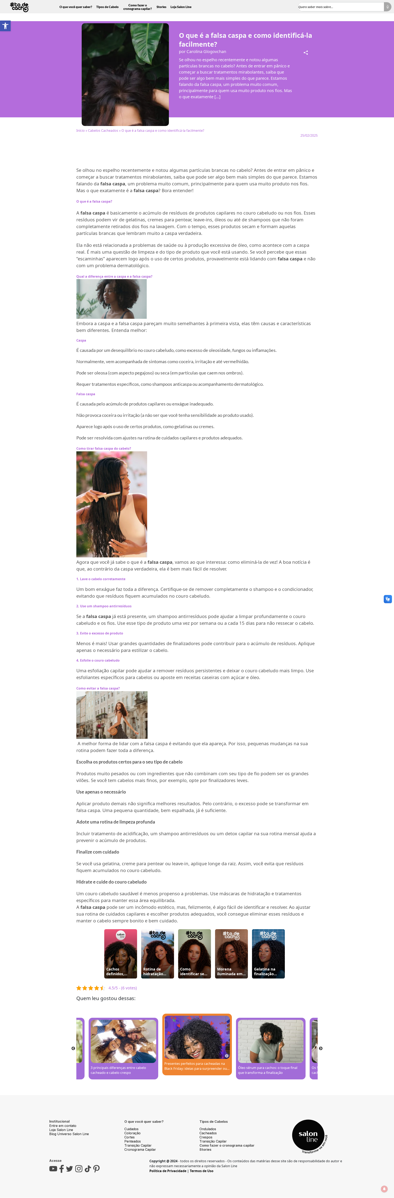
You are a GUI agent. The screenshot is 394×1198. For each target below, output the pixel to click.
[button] (5, 26)
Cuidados (131, 1129)
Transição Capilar (138, 1145)
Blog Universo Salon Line (69, 1134)
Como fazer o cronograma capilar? (137, 6)
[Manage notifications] (384, 1189)
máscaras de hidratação (244, 893)
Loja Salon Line (181, 7)
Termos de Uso (201, 1171)
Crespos (205, 1137)
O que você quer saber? (76, 7)
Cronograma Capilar (140, 1149)
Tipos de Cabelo (107, 7)
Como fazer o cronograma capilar (226, 1145)
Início (80, 130)
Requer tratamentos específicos (107, 384)
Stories (161, 7)
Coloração (132, 1133)
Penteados (132, 1141)
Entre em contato (62, 1126)
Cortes (129, 1137)
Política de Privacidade (167, 1171)
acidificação (135, 833)
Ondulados (207, 1129)
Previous (73, 1049)
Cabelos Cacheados (103, 130)
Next (321, 1049)
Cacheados (208, 1133)
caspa (303, 245)
